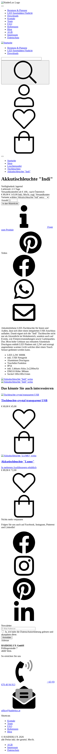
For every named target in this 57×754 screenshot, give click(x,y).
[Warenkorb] (24, 152)
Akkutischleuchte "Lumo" (17, 461)
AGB (10, 32)
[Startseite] (6, 42)
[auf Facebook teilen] (24, 276)
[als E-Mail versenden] (24, 323)
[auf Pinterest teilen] (30, 253)
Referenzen (12, 26)
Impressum (12, 35)
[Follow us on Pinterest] (24, 599)
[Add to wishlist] (24, 429)
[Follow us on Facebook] (24, 553)
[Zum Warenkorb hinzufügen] (24, 453)
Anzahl (4, 200)
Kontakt (11, 18)
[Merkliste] (24, 129)
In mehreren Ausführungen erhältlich (18, 467)
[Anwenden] (25, 72)
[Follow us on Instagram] (24, 576)
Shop (9, 163)
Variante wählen (9, 197)
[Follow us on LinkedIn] (24, 623)
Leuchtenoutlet (14, 166)
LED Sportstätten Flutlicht (20, 13)
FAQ (9, 24)
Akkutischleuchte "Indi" (19, 171)
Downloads (12, 16)
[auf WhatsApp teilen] (24, 299)
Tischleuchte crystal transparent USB (24, 400)
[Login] (24, 106)
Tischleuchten (14, 169)
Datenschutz (13, 37)
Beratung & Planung (17, 10)
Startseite (11, 160)
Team (10, 21)
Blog (9, 29)
